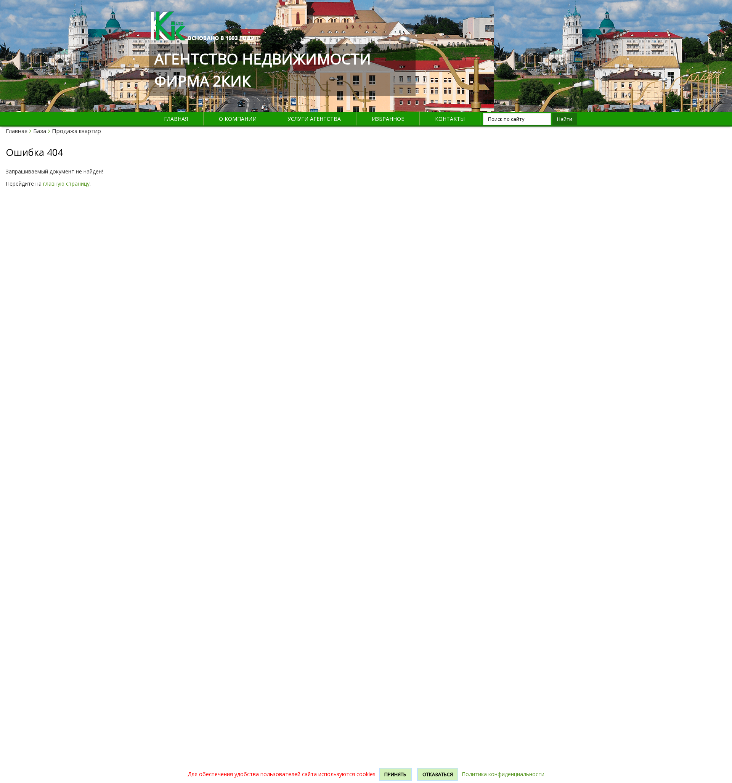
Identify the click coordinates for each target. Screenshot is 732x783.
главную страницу (66, 183)
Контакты (450, 118)
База (39, 131)
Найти (564, 119)
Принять (395, 774)
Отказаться (437, 774)
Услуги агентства (314, 118)
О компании (238, 118)
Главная (176, 118)
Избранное (388, 118)
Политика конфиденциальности (503, 774)
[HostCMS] (203, 15)
